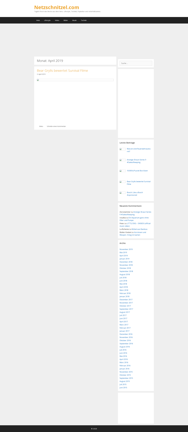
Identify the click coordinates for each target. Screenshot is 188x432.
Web (38, 20)
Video (57, 20)
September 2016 (126, 343)
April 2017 (124, 321)
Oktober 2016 (125, 340)
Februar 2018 (125, 293)
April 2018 (124, 287)
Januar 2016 (124, 369)
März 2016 (124, 362)
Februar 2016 (125, 365)
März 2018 (124, 290)
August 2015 (125, 381)
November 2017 (126, 303)
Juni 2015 (123, 387)
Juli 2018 (123, 277)
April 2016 (124, 359)
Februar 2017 (125, 328)
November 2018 (126, 265)
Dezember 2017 (126, 299)
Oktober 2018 (125, 268)
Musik (74, 20)
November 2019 (126, 249)
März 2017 (124, 325)
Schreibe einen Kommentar (56, 126)
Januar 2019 (124, 259)
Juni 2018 (123, 281)
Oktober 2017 (125, 306)
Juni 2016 (123, 353)
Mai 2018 (123, 284)
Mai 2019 (123, 252)
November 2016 (126, 337)
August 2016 (125, 347)
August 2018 (125, 274)
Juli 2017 (123, 315)
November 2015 (126, 372)
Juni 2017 (123, 318)
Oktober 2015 (125, 375)
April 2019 (124, 255)
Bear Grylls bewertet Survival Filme (62, 70)
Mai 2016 (123, 356)
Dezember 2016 (126, 334)
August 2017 (125, 312)
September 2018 (126, 271)
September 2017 (126, 309)
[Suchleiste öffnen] (150, 20)
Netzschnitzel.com (56, 7)
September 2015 (126, 378)
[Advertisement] (94, 40)
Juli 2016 (123, 350)
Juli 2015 (123, 384)
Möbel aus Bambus (139, 229)
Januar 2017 (124, 331)
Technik (83, 20)
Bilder (66, 20)
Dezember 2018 (126, 262)
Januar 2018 (124, 296)
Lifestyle (47, 20)
